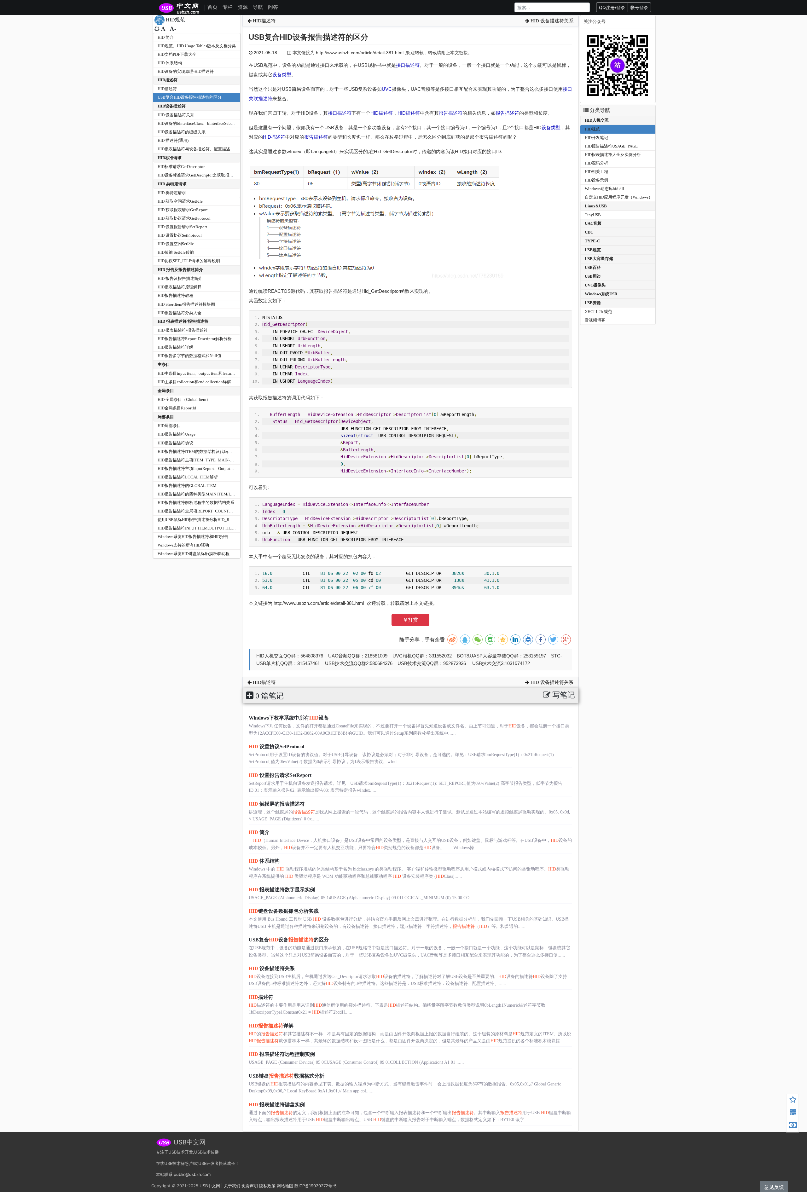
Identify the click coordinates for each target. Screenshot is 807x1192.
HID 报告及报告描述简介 (180, 269)
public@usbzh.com (192, 1174)
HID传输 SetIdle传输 (176, 252)
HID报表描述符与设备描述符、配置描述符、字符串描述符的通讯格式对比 (225, 149)
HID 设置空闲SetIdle (176, 243)
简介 (259, 832)
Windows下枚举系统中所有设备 (289, 717)
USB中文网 (210, 1185)
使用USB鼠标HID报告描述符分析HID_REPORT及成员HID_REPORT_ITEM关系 (228, 519)
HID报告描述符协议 (175, 443)
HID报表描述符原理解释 (179, 287)
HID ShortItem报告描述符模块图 (186, 304)
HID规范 (592, 129)
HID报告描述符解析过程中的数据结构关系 (196, 502)
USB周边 (593, 276)
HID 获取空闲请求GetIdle (180, 201)
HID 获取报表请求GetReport (183, 209)
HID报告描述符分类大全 (179, 312)
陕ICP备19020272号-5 (315, 1185)
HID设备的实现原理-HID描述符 (186, 71)
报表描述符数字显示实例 (282, 889)
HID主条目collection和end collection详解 (194, 381)
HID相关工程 (596, 171)
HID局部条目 (169, 425)
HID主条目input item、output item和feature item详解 (204, 373)
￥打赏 (410, 619)
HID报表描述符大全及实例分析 (613, 154)
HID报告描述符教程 (175, 295)
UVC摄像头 (595, 285)
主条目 (164, 364)
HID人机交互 (597, 120)
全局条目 (166, 390)
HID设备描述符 (172, 106)
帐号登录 (639, 7)
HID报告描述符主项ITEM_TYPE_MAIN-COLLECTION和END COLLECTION (226, 460)
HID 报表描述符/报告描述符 (183, 321)
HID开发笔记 (596, 137)
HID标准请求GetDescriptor (181, 166)
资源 (243, 7)
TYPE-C (592, 241)
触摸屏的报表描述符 (277, 804)
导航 (258, 7)
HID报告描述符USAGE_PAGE (611, 146)
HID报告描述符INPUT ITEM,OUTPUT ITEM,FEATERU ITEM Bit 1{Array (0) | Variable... (235, 528)
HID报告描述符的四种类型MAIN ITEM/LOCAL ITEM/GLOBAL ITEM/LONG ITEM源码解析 (240, 494)
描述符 (261, 997)
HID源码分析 (596, 163)
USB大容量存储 (599, 258)
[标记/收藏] (793, 1100)
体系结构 (264, 861)
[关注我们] (793, 1113)
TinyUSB (593, 214)
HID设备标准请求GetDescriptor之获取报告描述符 (202, 175)
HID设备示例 (596, 180)
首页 (212, 7)
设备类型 (281, 74)
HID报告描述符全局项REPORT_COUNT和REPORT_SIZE (208, 511)
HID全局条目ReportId (177, 408)
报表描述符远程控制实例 (282, 1054)
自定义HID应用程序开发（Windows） (619, 197)
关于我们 (232, 1185)
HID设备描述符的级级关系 (182, 132)
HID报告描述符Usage (176, 434)
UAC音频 (593, 223)
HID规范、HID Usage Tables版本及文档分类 (197, 45)
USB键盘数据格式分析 (286, 1076)
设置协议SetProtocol (276, 746)
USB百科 (593, 267)
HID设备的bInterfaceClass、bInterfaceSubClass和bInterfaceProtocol (217, 123)
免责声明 (249, 1185)
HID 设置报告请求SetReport (182, 226)
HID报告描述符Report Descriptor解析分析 (195, 338)
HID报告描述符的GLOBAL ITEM (187, 485)
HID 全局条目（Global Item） (184, 399)
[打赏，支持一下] (793, 1126)
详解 (271, 1025)
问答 (273, 7)
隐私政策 (267, 1185)
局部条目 (166, 416)
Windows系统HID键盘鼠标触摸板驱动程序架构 (200, 553)
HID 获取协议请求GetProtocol (184, 218)
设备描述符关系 (272, 968)
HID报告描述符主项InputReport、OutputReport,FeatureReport (212, 468)
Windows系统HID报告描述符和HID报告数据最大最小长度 (209, 536)
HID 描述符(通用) (173, 140)
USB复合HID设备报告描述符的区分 (190, 97)
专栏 (228, 7)
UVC (387, 89)
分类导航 (599, 110)
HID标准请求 (170, 157)
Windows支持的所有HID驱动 (183, 545)
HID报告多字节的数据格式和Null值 (189, 355)
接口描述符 (408, 65)
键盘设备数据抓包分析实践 (284, 911)
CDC (589, 232)
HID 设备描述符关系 (176, 115)
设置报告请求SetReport (280, 775)
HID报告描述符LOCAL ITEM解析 (188, 477)
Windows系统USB (601, 294)
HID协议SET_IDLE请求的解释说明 (189, 260)
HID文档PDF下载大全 (177, 54)
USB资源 (593, 302)
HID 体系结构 (170, 63)
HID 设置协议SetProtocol (180, 235)
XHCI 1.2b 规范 (598, 311)
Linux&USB (596, 206)
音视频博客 (595, 320)
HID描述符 (167, 80)
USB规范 (593, 249)
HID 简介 (166, 37)
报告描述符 (450, 113)
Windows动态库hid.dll (604, 188)
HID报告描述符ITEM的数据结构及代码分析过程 (201, 451)
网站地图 (285, 1185)
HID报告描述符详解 (175, 347)
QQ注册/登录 (612, 7)
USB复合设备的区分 (289, 939)
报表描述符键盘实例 (277, 1104)
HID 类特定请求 (172, 184)
